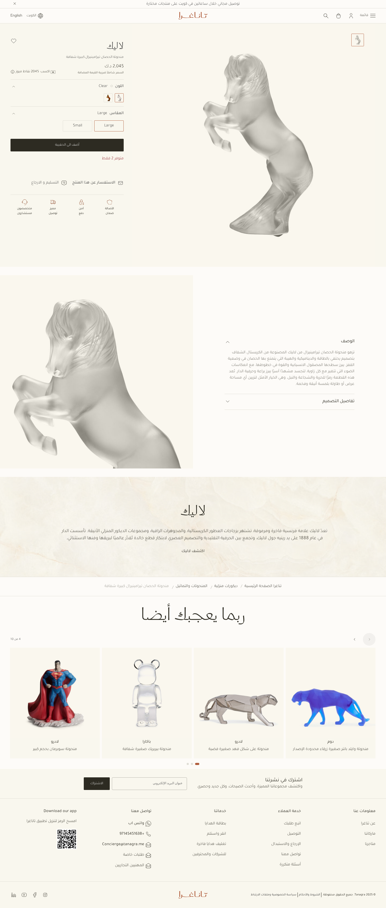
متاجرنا (370, 844)
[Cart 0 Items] (338, 16)
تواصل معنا (291, 855)
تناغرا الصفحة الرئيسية (262, 586)
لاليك (115, 45)
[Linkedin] (14, 894)
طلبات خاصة (133, 855)
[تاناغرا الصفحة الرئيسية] (193, 16)
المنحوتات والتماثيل (191, 586)
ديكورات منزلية (226, 586)
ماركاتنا (369, 834)
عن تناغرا (368, 824)
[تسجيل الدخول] (351, 16)
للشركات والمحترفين (209, 855)
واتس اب (136, 824)
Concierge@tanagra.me (123, 845)
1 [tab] (197, 764)
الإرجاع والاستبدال (286, 844)
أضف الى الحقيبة (67, 145)
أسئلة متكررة (290, 865)
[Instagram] (45, 894)
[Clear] (119, 97)
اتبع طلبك (292, 824)
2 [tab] (192, 764)
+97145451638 (131, 834)
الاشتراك (96, 783)
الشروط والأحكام (309, 894)
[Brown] (108, 97)
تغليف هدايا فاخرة (211, 844)
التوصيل (294, 834)
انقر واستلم (216, 834)
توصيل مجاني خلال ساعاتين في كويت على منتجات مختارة (193, 4)
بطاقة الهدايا (215, 824)
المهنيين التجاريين (129, 866)
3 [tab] (188, 764)
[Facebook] (35, 894)
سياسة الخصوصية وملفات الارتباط (273, 894)
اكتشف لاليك (193, 551)
